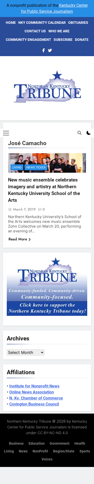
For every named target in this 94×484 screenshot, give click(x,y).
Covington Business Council (34, 404)
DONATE (81, 40)
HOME (11, 23)
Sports (84, 451)
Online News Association (31, 392)
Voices (47, 459)
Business (16, 443)
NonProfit (40, 451)
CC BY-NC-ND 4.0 (53, 433)
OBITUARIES (78, 23)
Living (17, 167)
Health (79, 443)
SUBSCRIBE (63, 40)
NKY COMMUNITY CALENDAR (42, 23)
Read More (18, 239)
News (23, 451)
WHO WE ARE (58, 31)
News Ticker (36, 167)
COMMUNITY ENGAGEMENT (28, 40)
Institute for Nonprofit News (34, 386)
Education (37, 443)
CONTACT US (35, 31)
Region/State (63, 451)
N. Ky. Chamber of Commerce (36, 398)
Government (59, 443)
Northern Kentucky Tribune (29, 421)
